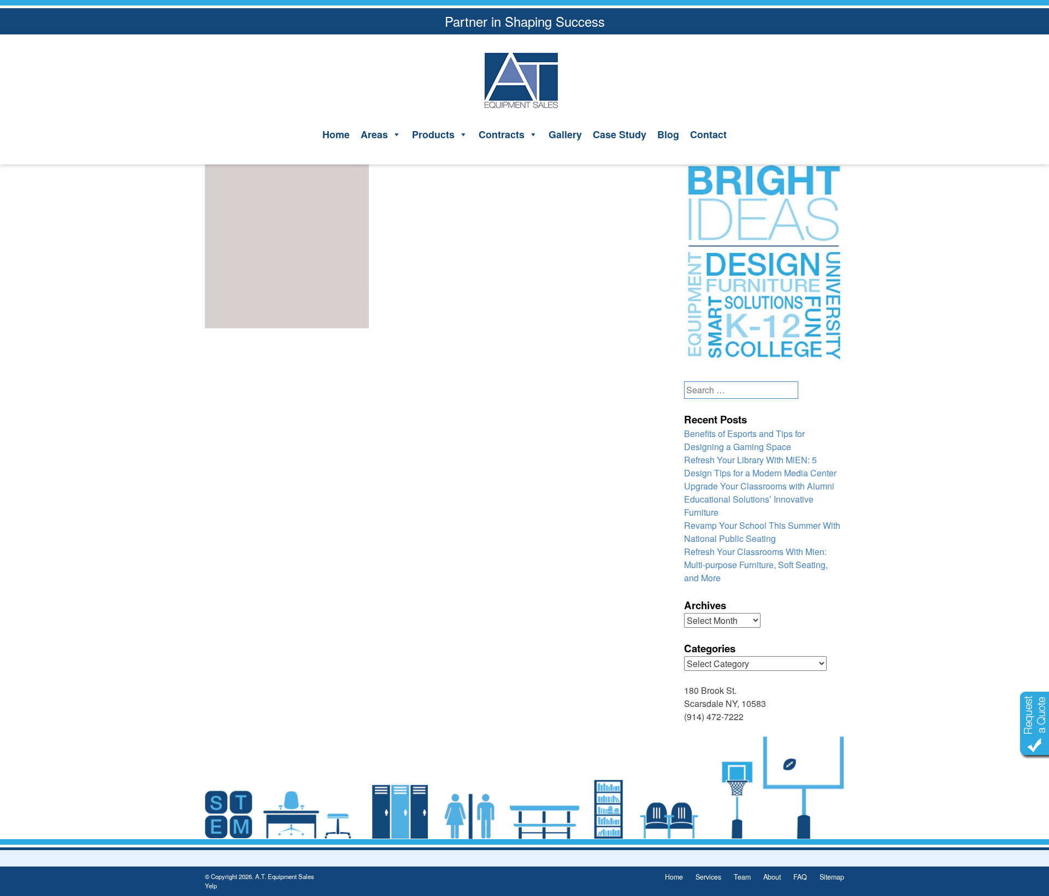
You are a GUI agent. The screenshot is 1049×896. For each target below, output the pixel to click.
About (772, 877)
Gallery (565, 134)
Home (336, 134)
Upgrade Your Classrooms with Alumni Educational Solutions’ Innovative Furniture (759, 499)
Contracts (501, 134)
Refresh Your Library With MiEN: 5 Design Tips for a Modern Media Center (760, 466)
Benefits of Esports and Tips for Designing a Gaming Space (744, 440)
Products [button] (433, 134)
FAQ (800, 877)
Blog (668, 134)
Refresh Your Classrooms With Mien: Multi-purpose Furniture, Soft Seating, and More (756, 564)
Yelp (211, 885)
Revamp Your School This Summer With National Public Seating (762, 532)
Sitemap (832, 877)
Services (708, 877)
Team (742, 877)
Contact (708, 134)
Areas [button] (374, 134)
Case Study (619, 134)
